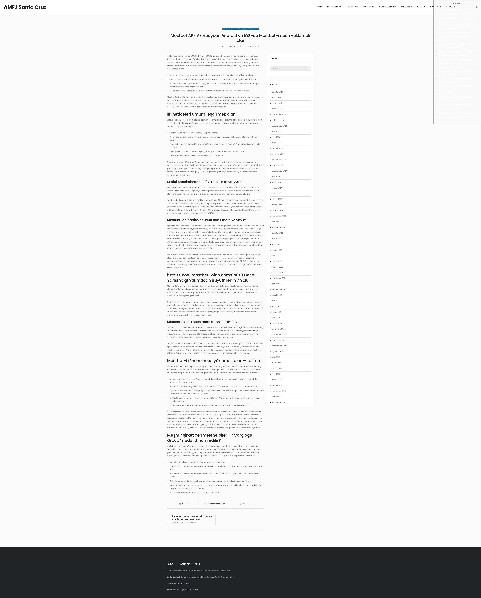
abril (276, 137)
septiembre (279, 126)
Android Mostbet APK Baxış (449, 109)
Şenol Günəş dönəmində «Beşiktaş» (453, 55)
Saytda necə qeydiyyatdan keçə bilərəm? (456, 104)
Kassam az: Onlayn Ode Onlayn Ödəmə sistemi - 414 (240, 29)
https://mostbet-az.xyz (247, 330)
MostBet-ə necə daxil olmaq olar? (452, 117)
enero (277, 205)
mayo (277, 103)
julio (276, 131)
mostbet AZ (220, 504)
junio (276, 97)
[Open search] (476, 7)
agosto (277, 92)
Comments (254, 46)
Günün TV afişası (445, 93)
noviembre (279, 114)
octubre (278, 120)
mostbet (211, 504)
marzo (277, 109)
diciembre (278, 154)
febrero (277, 148)
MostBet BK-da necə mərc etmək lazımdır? (457, 32)
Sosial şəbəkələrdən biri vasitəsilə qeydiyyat (457, 14)
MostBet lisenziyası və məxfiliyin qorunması (456, 113)
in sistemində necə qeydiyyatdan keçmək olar (458, 51)
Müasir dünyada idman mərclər (451, 67)
